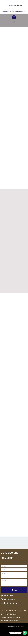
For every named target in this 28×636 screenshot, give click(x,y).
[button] (14, 22)
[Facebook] (13, 25)
